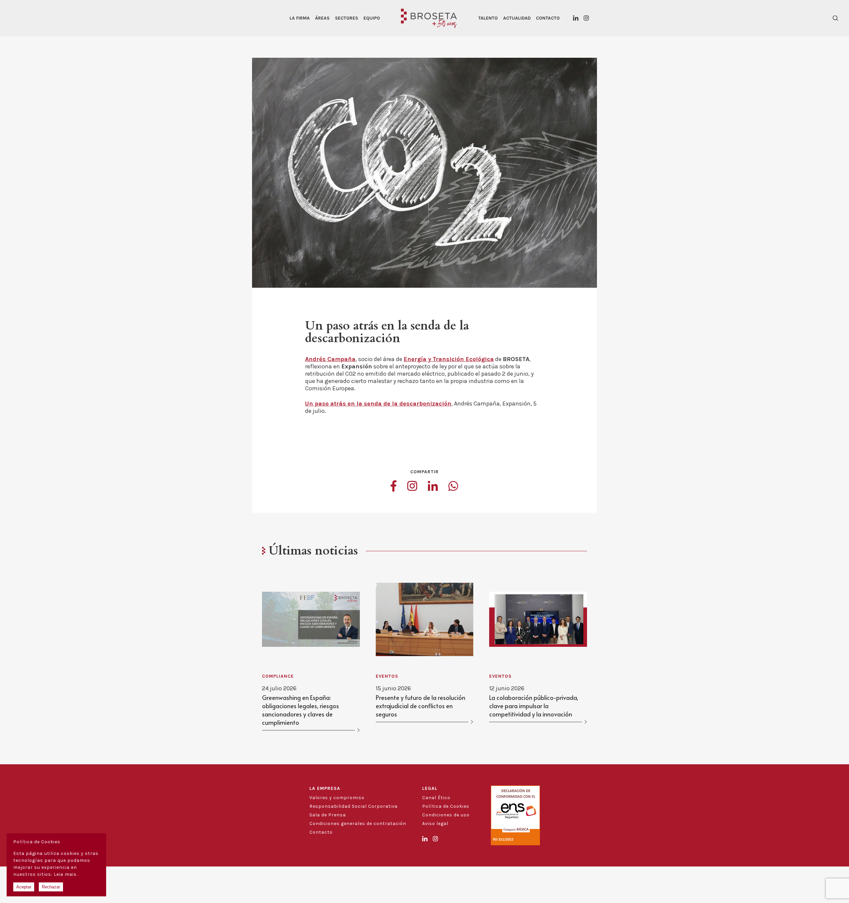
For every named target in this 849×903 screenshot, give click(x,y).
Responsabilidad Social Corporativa (353, 806)
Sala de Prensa (327, 815)
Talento (488, 18)
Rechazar (51, 886)
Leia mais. (66, 874)
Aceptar (23, 886)
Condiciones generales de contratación (357, 823)
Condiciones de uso (446, 815)
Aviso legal (435, 823)
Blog (314, 841)
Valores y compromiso (336, 797)
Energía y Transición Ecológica (449, 359)
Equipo (371, 18)
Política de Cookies (445, 806)
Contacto (548, 18)
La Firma (300, 18)
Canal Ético (436, 797)
